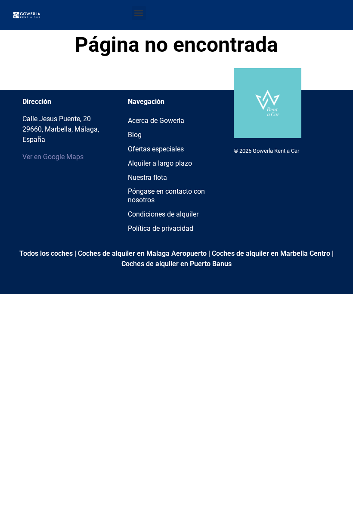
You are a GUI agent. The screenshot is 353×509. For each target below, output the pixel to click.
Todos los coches (46, 253)
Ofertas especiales (156, 149)
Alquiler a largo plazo (160, 163)
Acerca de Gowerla (156, 120)
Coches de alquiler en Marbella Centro (271, 253)
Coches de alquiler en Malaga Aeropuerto (142, 253)
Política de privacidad (160, 228)
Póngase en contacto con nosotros (166, 195)
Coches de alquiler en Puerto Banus (176, 264)
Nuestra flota (147, 177)
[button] (139, 13)
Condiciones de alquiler (163, 214)
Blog (135, 135)
